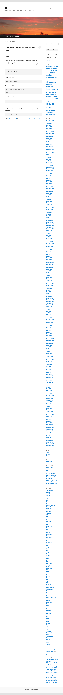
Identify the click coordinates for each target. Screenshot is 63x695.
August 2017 (49, 269)
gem (53, 80)
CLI (47, 519)
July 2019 (48, 232)
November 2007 (50, 445)
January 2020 (49, 222)
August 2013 (49, 345)
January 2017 (49, 280)
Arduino (48, 497)
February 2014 (49, 335)
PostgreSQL (49, 602)
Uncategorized (49, 637)
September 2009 (50, 414)
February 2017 (49, 279)
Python (48, 607)
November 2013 (50, 340)
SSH (47, 626)
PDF (47, 592)
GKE (47, 550)
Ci (46, 518)
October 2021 (49, 190)
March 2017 (49, 277)
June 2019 (48, 233)
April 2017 (48, 275)
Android (48, 494)
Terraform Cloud (50, 633)
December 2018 (50, 243)
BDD (47, 503)
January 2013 (49, 356)
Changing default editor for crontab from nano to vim (52, 654)
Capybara (48, 513)
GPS (47, 553)
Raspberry (48, 610)
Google (48, 552)
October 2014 (49, 322)
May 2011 (48, 388)
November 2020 (50, 207)
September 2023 (50, 152)
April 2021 (48, 199)
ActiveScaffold (49, 66)
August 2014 (49, 325)
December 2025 (50, 120)
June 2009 (48, 418)
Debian (48, 523)
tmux (47, 634)
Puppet (48, 605)
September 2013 (50, 343)
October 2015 (49, 303)
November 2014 (50, 321)
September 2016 (50, 287)
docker (49, 75)
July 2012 (48, 366)
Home (6, 36)
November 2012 (50, 359)
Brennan (48, 510)
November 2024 (50, 133)
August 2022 (49, 173)
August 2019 (49, 230)
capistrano (54, 68)
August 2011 (49, 384)
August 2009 (49, 416)
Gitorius (48, 548)
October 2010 (49, 398)
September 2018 (50, 248)
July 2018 (48, 251)
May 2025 (48, 125)
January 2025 (49, 130)
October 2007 (49, 447)
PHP (47, 595)
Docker (48, 531)
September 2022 (50, 172)
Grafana (48, 555)
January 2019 (49, 241)
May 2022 (48, 178)
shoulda (48, 623)
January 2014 (49, 337)
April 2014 (48, 332)
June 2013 (48, 348)
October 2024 (49, 135)
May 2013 (48, 350)
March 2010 (49, 408)
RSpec (52, 101)
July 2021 (48, 194)
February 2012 (49, 374)
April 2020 (48, 217)
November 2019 (50, 225)
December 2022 (50, 167)
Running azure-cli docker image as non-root (51, 468)
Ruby (10, 118)
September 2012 (50, 363)
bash (48, 68)
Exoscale (48, 540)
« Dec (48, 60)
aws (57, 66)
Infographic (49, 563)
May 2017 (48, 274)
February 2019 (49, 240)
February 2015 (49, 316)
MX (47, 579)
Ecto (47, 536)
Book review (49, 508)
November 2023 (50, 151)
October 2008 (49, 429)
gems (55, 79)
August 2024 (49, 138)
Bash (47, 502)
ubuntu (48, 114)
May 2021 (48, 198)
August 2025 (49, 123)
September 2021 (50, 191)
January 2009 (49, 426)
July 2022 (48, 175)
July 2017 (48, 270)
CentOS (48, 516)
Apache (48, 495)
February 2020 (49, 220)
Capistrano (49, 511)
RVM (47, 621)
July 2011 (48, 385)
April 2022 (48, 180)
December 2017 (50, 262)
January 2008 (49, 442)
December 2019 (50, 224)
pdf (55, 94)
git (47, 82)
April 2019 (48, 236)
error (47, 80)
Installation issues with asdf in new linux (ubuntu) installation (51, 473)
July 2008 (48, 432)
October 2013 (49, 342)
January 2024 (49, 148)
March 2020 (49, 219)
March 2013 (49, 353)
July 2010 (48, 403)
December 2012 (50, 358)
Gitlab (47, 547)
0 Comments (40, 48)
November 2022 (50, 169)
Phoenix (48, 96)
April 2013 (48, 351)
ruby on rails (14, 118)
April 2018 (48, 256)
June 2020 (48, 214)
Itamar (47, 672)
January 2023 (49, 165)
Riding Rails (49, 461)
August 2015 (49, 306)
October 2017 (49, 266)
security (51, 110)
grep (53, 82)
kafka (47, 566)
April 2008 (48, 437)
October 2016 (49, 285)
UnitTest (48, 639)
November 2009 (50, 413)
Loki (47, 573)
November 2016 (50, 283)
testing (52, 112)
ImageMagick (49, 84)
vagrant (53, 114)
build (28, 118)
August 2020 (49, 212)
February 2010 (49, 410)
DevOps (52, 73)
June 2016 (48, 290)
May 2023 (48, 159)
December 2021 (50, 186)
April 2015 (48, 312)
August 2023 (49, 154)
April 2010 (48, 406)
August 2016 (49, 288)
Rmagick (48, 101)
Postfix (48, 599)
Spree (47, 624)
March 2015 (49, 314)
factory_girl (49, 542)
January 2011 (49, 393)
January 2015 (49, 317)
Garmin (48, 544)
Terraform (48, 112)
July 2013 (48, 346)
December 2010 (50, 395)
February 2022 (49, 183)
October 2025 (49, 122)
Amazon (48, 492)
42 (6, 8)
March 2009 (49, 422)
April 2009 (48, 421)
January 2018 (49, 261)
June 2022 (48, 177)
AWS (47, 498)
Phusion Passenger (51, 597)
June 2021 (48, 196)
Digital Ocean (49, 526)
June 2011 (48, 387)
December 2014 (50, 319)
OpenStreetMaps (50, 587)
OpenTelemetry (49, 589)
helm (55, 82)
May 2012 (48, 369)
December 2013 (50, 338)
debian (48, 73)
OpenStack (49, 586)
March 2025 (49, 127)
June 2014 (48, 329)
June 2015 (48, 309)
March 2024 (49, 144)
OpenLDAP (49, 584)
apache (54, 66)
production (48, 98)
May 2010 (48, 405)
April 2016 (48, 293)
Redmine (48, 613)
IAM (47, 561)
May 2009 (48, 419)
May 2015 (48, 311)
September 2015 (50, 304)
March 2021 (49, 201)
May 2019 (48, 235)
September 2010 (50, 400)
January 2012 (49, 376)
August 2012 (49, 364)
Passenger (52, 94)
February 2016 (49, 296)
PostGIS (48, 600)
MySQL (54, 92)
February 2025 (49, 128)
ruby (55, 101)
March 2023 (49, 162)
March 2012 (49, 372)
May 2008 (48, 435)
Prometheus (49, 603)
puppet (52, 99)
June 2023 (48, 157)
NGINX (47, 94)
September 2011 (50, 382)
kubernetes (49, 86)
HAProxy (48, 557)
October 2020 (49, 209)
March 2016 (49, 295)
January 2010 (49, 411)
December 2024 (50, 131)
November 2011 (50, 379)
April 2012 (48, 371)
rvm (47, 110)
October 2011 (49, 380)
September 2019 (50, 228)
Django (48, 527)
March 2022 (49, 181)
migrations (48, 92)
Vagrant (48, 641)
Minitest (48, 576)
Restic (47, 615)
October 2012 (49, 361)
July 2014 (48, 327)
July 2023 (48, 156)
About (11, 36)
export (50, 79)
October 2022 (49, 170)
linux (49, 89)
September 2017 (50, 267)
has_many (31, 118)
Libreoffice (48, 570)
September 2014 (50, 324)
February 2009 (49, 424)
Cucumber (53, 71)
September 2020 (50, 211)
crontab (48, 70)
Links (22, 36)
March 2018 (49, 258)
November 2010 (50, 397)
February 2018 (49, 259)
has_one (36, 118)
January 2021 (49, 204)
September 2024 (50, 136)
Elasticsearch (49, 537)
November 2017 (50, 264)
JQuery (48, 565)
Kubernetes (49, 568)
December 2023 (50, 149)
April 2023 (48, 161)
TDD (47, 629)
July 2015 (48, 308)
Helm (47, 558)
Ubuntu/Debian (49, 636)
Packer (48, 591)
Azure (47, 500)
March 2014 (49, 334)
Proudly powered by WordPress (31, 689)
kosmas (20, 53)
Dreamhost (50, 78)
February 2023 (49, 164)
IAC (47, 560)
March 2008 (49, 439)
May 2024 (48, 143)
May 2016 (48, 291)
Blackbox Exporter (50, 505)
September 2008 (50, 431)
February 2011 (49, 392)
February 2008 (49, 440)
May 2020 (48, 215)
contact (17, 36)
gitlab (50, 82)
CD (47, 514)
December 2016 (50, 282)
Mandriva (55, 89)
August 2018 (49, 249)
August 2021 (49, 193)
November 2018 (50, 245)
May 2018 (48, 254)
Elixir (56, 78)
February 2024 (49, 146)
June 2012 (48, 368)
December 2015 (50, 300)
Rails (56, 99)
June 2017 (48, 272)
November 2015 (50, 301)
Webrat (48, 644)
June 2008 (48, 434)
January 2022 (49, 185)
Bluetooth (48, 506)
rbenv (47, 612)
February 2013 (49, 355)
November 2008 (50, 427)
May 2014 (48, 330)
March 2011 (49, 390)
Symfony (48, 628)
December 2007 (50, 443)
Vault (47, 642)
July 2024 (48, 139)
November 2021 (50, 188)
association (23, 118)
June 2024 (48, 141)
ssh (54, 110)
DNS (47, 529)
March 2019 (49, 238)
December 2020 (50, 206)
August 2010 (49, 401)
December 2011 (50, 377)
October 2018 (49, 246)
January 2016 (49, 298)
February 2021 (49, 203)
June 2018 (48, 253)
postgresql (53, 96)
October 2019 (49, 227)
